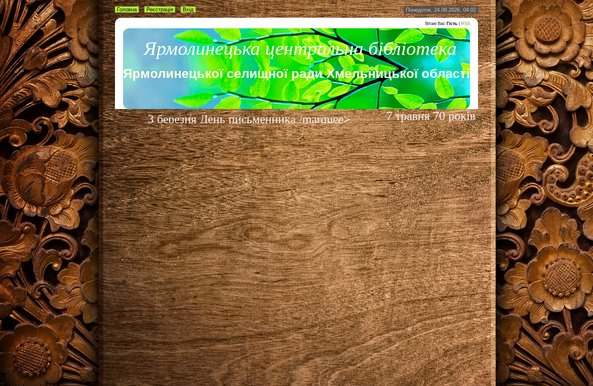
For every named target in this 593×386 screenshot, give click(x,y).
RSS (465, 23)
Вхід (188, 9)
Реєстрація (159, 9)
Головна (127, 9)
